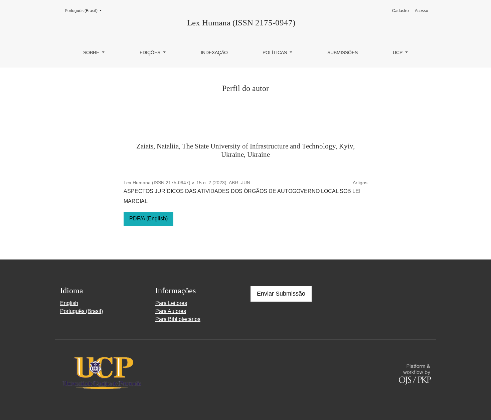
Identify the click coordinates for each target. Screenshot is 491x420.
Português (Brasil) (85, 10)
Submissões (342, 52)
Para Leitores (171, 303)
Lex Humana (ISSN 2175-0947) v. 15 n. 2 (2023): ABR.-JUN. (188, 182)
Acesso (421, 10)
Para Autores (170, 311)
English (69, 303)
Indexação (214, 52)
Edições (151, 52)
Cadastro (400, 10)
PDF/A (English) (148, 218)
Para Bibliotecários (177, 319)
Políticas (275, 52)
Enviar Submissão (281, 293)
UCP (398, 52)
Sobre (92, 52)
